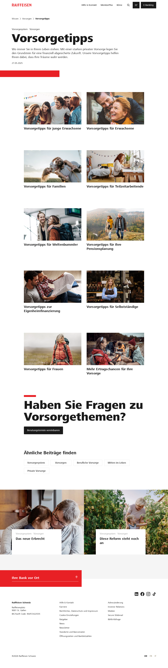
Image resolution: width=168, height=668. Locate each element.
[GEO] (76, 577)
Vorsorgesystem (36, 462)
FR (151, 656)
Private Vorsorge (36, 470)
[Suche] (128, 5)
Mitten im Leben (117, 462)
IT (155, 656)
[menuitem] (89, 5)
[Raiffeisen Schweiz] (22, 5)
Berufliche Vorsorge (88, 462)
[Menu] (136, 5)
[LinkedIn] (136, 594)
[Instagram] (148, 594)
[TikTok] (154, 594)
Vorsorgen (61, 462)
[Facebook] (142, 594)
